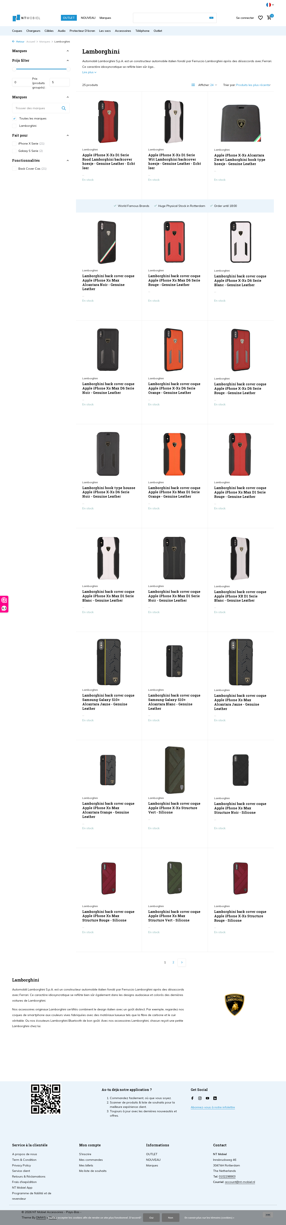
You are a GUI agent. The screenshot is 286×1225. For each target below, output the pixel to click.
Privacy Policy (21, 1165)
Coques (17, 31)
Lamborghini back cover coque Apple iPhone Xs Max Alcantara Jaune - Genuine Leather (240, 702)
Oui (151, 1217)
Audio (62, 31)
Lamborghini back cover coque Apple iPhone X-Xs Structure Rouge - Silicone (240, 916)
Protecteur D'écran (82, 31)
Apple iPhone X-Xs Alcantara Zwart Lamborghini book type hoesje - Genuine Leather (239, 159)
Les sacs (105, 31)
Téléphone (142, 31)
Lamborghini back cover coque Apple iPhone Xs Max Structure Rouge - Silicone (108, 916)
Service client (21, 1171)
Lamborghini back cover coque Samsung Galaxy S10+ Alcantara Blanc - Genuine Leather (174, 701)
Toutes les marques (32, 118)
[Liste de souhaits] (260, 17)
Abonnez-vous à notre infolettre (213, 1107)
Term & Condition (24, 1160)
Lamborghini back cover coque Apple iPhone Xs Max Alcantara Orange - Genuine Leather (108, 810)
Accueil (30, 41)
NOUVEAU (88, 18)
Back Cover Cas (32, 168)
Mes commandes (91, 1160)
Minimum (22, 82)
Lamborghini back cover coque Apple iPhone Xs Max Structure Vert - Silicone (174, 916)
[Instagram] (200, 1098)
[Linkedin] (215, 1098)
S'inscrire (85, 1154)
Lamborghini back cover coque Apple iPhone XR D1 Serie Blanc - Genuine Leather (240, 596)
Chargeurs (33, 31)
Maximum (60, 82)
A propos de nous (24, 1154)
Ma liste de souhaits (93, 1171)
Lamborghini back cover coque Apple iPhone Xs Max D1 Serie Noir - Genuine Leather (174, 595)
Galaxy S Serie (30, 151)
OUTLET (69, 18)
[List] (193, 85)
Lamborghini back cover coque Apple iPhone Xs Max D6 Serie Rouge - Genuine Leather (174, 280)
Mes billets (86, 1165)
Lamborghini (27, 126)
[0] (268, 18)
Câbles (49, 31)
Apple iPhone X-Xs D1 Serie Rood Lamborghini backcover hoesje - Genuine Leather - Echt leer (108, 161)
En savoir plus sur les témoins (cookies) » (209, 1217)
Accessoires (123, 31)
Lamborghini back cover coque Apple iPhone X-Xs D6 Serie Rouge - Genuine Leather (240, 388)
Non (170, 1217)
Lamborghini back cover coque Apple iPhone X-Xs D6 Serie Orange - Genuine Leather (174, 388)
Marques (105, 18)
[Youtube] (207, 1098)
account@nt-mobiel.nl (240, 1182)
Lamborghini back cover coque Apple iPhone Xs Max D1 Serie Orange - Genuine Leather (174, 492)
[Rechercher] (211, 18)
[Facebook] (192, 1098)
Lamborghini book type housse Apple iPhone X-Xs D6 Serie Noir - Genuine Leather (108, 492)
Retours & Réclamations (28, 1176)
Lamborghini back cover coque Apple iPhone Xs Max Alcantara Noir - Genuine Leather (108, 282)
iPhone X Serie (31, 143)
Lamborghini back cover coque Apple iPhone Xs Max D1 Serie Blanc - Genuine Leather (108, 595)
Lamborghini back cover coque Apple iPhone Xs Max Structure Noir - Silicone (240, 808)
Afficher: (204, 85)
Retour (20, 41)
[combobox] (175, 18)
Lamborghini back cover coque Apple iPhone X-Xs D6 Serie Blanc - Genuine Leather (240, 280)
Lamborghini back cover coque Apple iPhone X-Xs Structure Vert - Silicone (174, 807)
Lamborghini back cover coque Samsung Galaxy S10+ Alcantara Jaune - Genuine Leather (108, 701)
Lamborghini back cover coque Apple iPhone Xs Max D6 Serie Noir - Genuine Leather (108, 388)
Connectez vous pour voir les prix (108, 190)
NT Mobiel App (22, 1187)
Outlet (158, 31)
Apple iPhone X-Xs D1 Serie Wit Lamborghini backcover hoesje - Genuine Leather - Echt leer (174, 161)
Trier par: (229, 85)
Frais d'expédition (24, 1182)
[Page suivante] (182, 962)
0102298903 (227, 1176)
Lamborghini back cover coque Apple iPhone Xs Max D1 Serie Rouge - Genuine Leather (240, 492)
